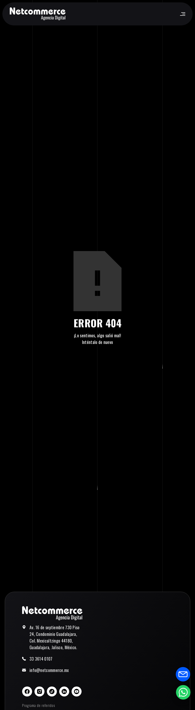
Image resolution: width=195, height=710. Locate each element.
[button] (182, 14)
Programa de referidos (38, 705)
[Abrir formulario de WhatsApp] (183, 692)
